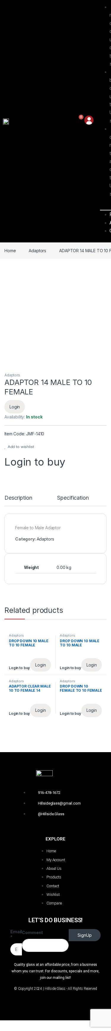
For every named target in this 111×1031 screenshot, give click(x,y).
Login (14, 406)
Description (18, 498)
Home (10, 250)
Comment (32, 932)
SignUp (85, 935)
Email (16, 934)
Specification (73, 498)
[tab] (18, 500)
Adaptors (37, 250)
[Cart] (78, 121)
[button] (103, 206)
